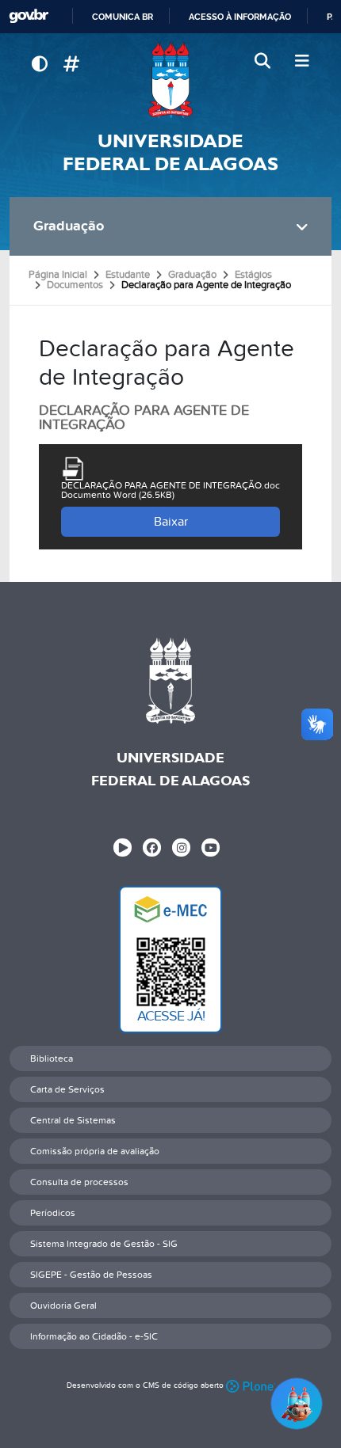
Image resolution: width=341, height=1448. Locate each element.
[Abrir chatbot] (296, 1403)
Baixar (171, 522)
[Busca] (264, 61)
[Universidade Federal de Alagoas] (170, 79)
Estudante (127, 274)
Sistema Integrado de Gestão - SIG (104, 1243)
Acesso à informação (240, 16)
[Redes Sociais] (71, 64)
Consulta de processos (79, 1182)
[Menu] (302, 61)
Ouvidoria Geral (63, 1305)
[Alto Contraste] (39, 64)
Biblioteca (51, 1058)
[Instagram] (181, 847)
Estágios (253, 274)
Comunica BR (122, 16)
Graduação (68, 226)
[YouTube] (210, 847)
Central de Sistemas (73, 1120)
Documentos (75, 285)
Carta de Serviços (67, 1089)
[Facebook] (152, 847)
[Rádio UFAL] (122, 847)
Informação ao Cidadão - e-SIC (94, 1336)
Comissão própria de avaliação (94, 1151)
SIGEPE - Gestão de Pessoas (91, 1274)
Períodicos (52, 1212)
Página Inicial (58, 274)
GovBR (28, 16)
